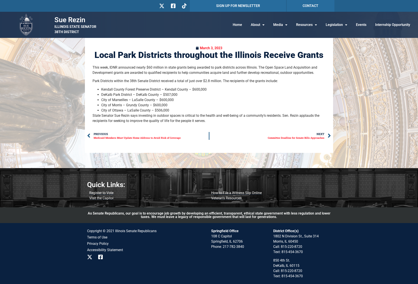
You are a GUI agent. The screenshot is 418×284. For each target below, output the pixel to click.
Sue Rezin (69, 20)
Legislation (334, 25)
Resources (304, 25)
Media (278, 25)
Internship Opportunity (392, 25)
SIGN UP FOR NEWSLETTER (238, 6)
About (255, 25)
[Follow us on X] (161, 5)
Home (237, 25)
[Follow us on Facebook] (173, 5)
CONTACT (310, 6)
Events (361, 25)
